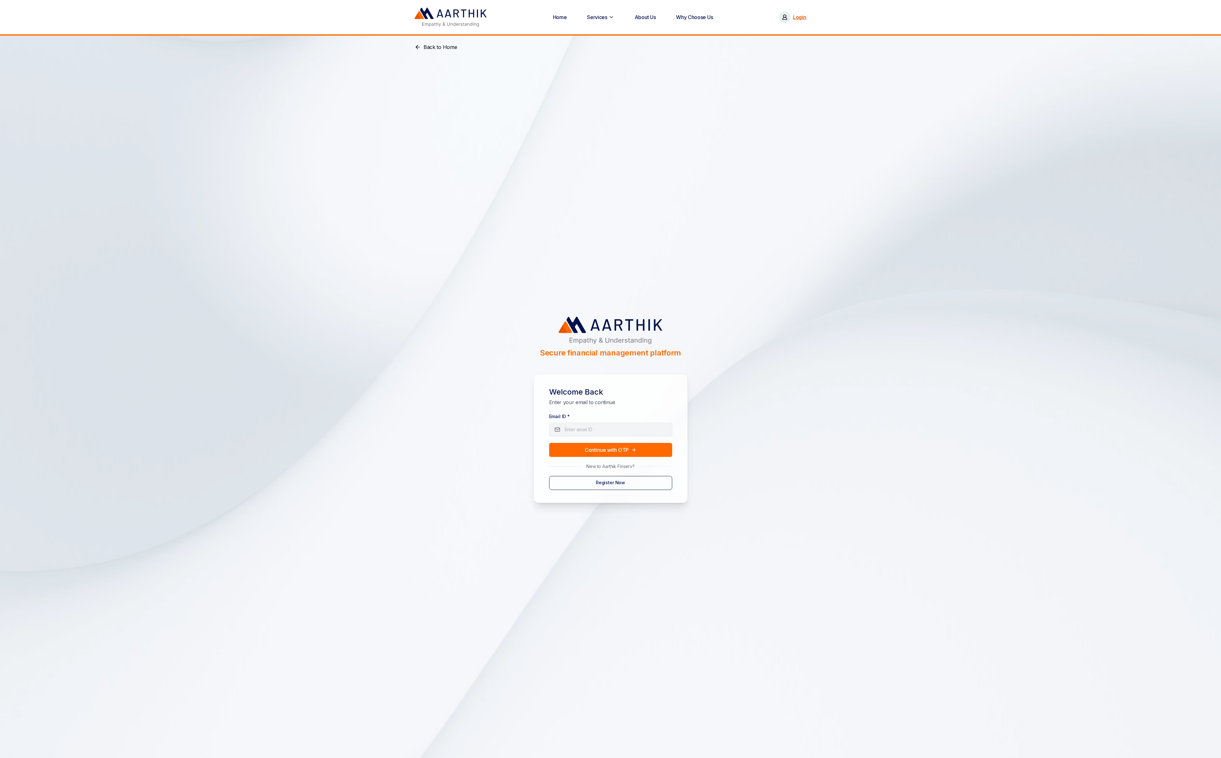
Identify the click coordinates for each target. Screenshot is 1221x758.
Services (597, 17)
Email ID (559, 416)
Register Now (610, 482)
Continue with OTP (607, 450)
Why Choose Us (694, 17)
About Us (645, 17)
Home (560, 17)
